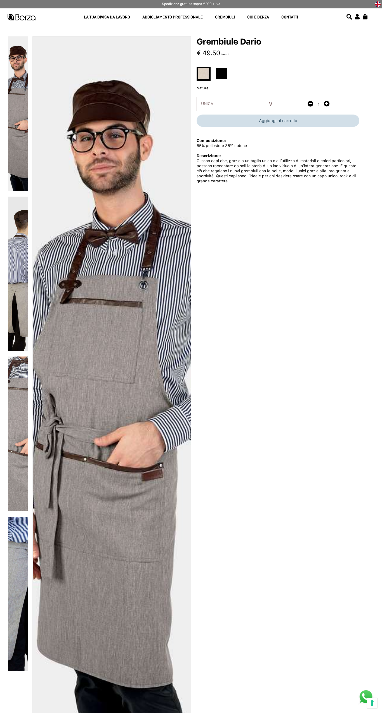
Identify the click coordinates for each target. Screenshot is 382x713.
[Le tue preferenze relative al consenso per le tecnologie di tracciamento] (372, 703)
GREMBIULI (225, 17)
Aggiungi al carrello (278, 120)
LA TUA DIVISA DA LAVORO (107, 17)
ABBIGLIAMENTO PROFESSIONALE (172, 17)
